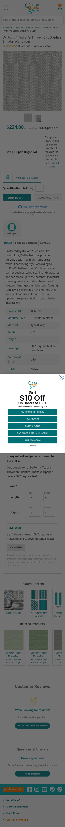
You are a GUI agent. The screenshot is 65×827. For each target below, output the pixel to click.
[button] (32, 412)
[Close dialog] (61, 377)
